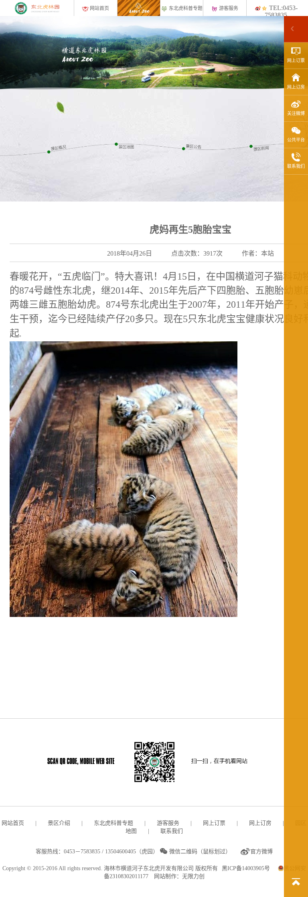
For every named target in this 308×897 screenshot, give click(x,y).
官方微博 (261, 852)
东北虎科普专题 (185, 8)
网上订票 (296, 60)
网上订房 (296, 87)
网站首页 (99, 8)
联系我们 (296, 166)
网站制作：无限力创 (179, 876)
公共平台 (296, 139)
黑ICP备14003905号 (246, 868)
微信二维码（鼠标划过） (198, 852)
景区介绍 (59, 823)
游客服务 (228, 8)
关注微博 (296, 113)
